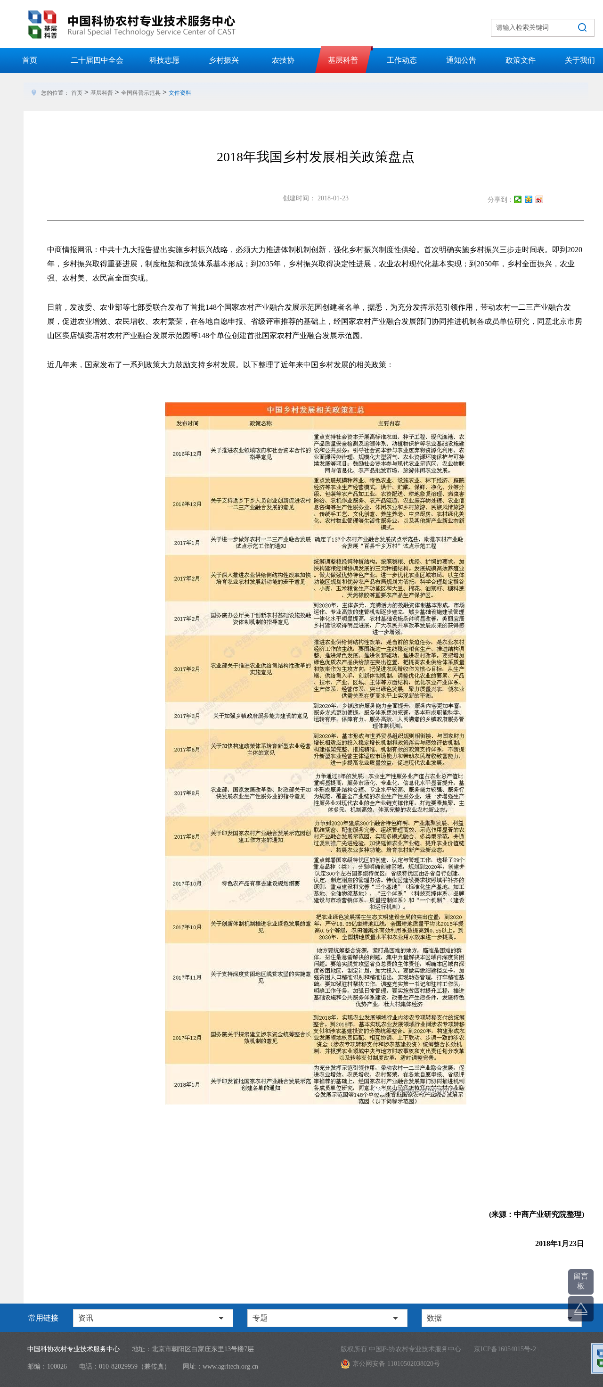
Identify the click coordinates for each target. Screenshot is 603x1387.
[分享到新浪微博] (540, 199)
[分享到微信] (518, 199)
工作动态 (402, 60)
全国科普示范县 (141, 93)
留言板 (580, 1281)
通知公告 (461, 60)
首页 (29, 60)
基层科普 (343, 60)
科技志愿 (164, 60)
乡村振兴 (224, 60)
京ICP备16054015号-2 (505, 1349)
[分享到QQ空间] (529, 199)
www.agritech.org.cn (230, 1366)
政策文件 (520, 60)
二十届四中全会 (97, 60)
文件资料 (180, 93)
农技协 (283, 60)
